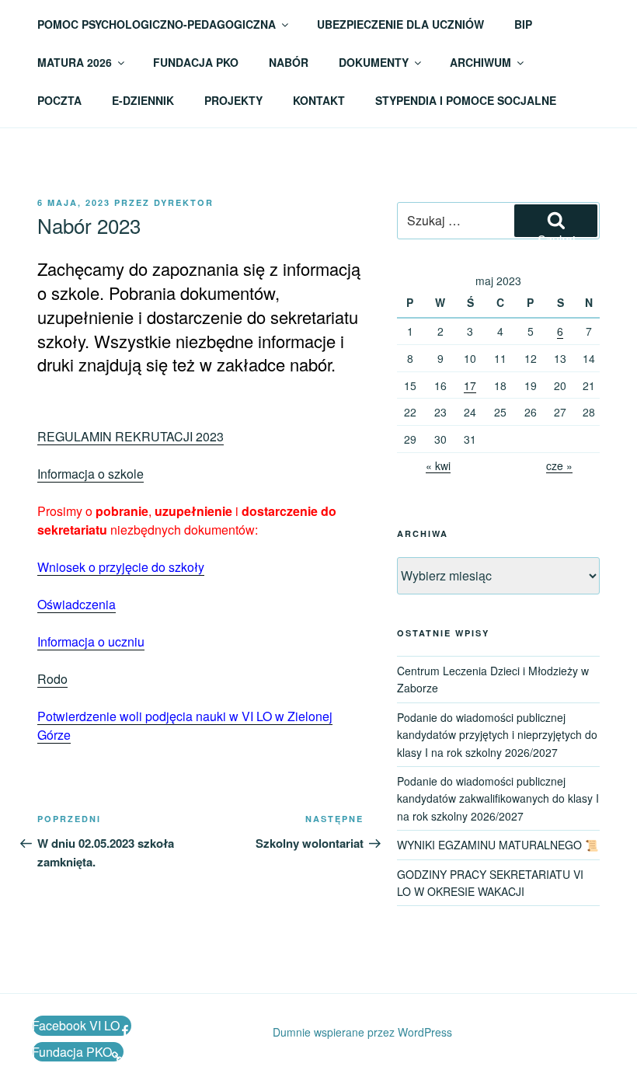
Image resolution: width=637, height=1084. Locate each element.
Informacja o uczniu (90, 641)
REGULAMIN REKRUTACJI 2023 (130, 436)
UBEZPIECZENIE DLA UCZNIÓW (400, 24)
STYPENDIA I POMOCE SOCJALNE (465, 100)
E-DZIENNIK (143, 100)
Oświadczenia (76, 604)
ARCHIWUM (480, 62)
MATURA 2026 (74, 62)
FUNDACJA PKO (195, 62)
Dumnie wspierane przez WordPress (362, 1032)
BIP (523, 24)
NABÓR (288, 62)
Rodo (52, 679)
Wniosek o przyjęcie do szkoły (120, 567)
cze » (559, 465)
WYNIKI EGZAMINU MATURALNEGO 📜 (497, 844)
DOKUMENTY (374, 62)
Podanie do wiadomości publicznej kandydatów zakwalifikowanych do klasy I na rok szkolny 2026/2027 (498, 798)
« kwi (438, 465)
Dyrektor (184, 202)
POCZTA (59, 100)
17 (470, 385)
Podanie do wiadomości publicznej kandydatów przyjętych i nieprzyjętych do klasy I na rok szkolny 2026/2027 (497, 734)
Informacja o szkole (90, 474)
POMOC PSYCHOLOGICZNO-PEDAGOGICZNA (156, 24)
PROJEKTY (233, 100)
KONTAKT (319, 100)
